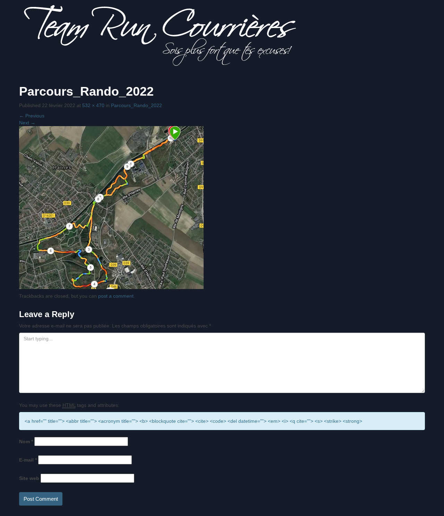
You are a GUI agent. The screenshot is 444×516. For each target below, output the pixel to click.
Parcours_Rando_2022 (136, 105)
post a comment (116, 296)
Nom (26, 441)
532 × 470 (93, 105)
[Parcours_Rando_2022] (111, 207)
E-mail (28, 460)
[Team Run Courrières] (160, 35)
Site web (29, 478)
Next (27, 122)
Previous (31, 116)
